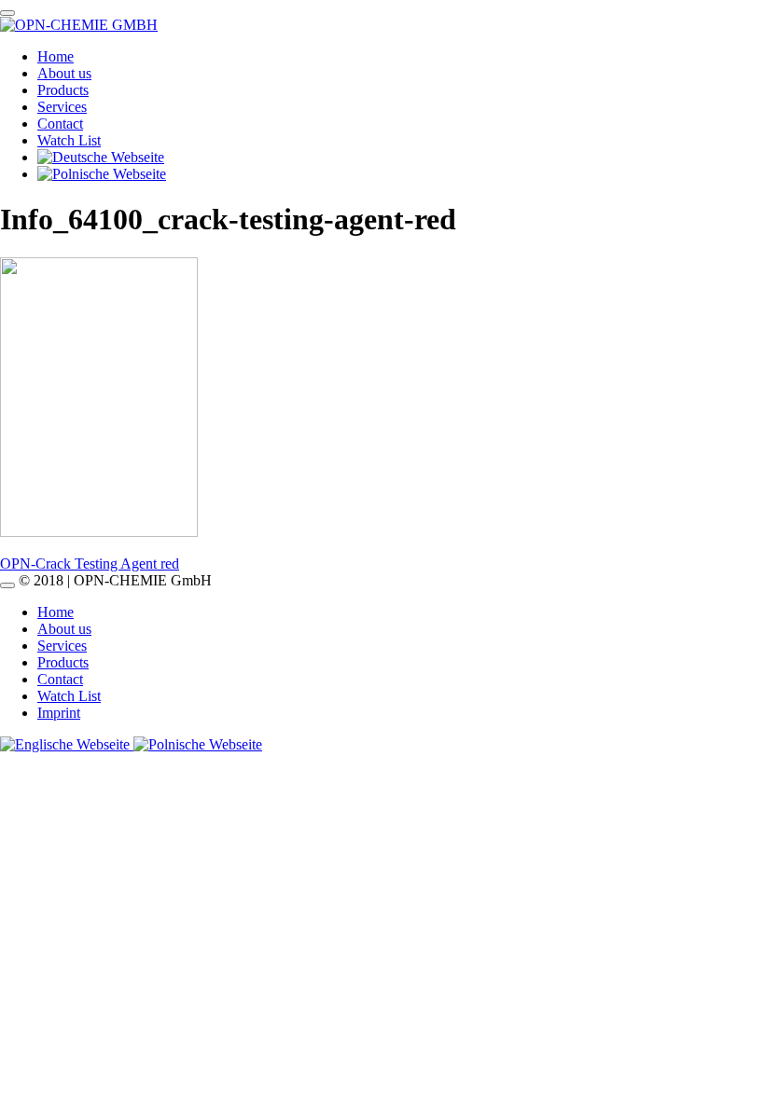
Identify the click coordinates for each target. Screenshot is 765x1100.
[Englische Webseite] (66, 744)
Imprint (58, 713)
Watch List (69, 140)
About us (64, 73)
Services (62, 107)
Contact (60, 123)
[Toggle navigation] (7, 13)
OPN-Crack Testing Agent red (89, 563)
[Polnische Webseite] (197, 744)
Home (55, 56)
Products (63, 90)
